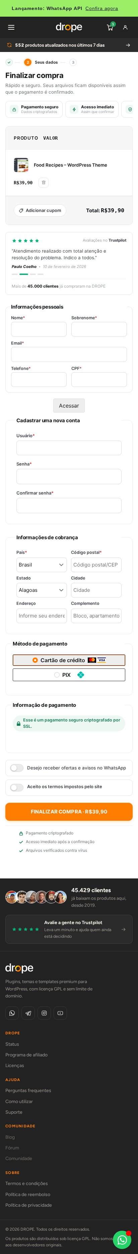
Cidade (78, 578)
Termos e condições (26, 1183)
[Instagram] (44, 1013)
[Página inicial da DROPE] (69, 27)
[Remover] (44, 183)
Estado (23, 578)
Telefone (21, 369)
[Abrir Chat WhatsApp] (122, 1240)
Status (12, 1044)
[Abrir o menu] (11, 27)
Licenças (14, 1065)
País (33, 553)
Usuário (37, 436)
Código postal (96, 553)
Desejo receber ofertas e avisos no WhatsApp (76, 767)
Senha (35, 464)
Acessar (69, 405)
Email (17, 343)
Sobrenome (84, 318)
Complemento (85, 604)
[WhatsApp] (12, 1013)
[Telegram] (28, 1013)
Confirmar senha (46, 493)
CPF (76, 369)
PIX (66, 674)
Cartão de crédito (63, 660)
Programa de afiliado (26, 1055)
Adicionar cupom (43, 210)
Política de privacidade (28, 1205)
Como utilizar (19, 1101)
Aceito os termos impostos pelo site (64, 786)
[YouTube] (60, 1013)
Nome (18, 318)
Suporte (13, 1112)
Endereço (26, 604)
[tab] (15, 274)
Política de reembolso (27, 1194)
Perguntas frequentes (28, 1090)
